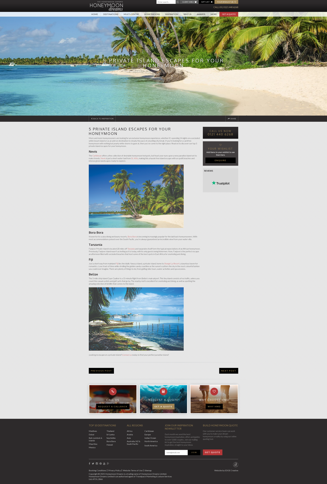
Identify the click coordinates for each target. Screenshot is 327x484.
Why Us (187, 14)
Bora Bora (132, 236)
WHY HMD (214, 406)
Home (94, 14)
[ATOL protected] (235, 465)
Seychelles (111, 438)
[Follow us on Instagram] (97, 463)
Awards (201, 14)
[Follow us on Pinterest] (101, 463)
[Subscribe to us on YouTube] (104, 463)
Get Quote (212, 452)
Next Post (228, 370)
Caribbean (97, 155)
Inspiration (171, 14)
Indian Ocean (150, 438)
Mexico (92, 447)
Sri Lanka (110, 434)
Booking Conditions (97, 470)
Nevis (103, 158)
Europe (147, 434)
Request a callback (112, 406)
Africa (129, 431)
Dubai (91, 434)
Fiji (117, 263)
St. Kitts (134, 158)
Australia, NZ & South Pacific (133, 442)
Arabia (130, 434)
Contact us (127, 355)
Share (233, 119)
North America (151, 441)
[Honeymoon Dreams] (106, 6)
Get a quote (163, 406)
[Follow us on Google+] (108, 463)
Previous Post (101, 370)
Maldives (93, 431)
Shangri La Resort (171, 263)
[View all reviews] (220, 182)
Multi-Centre (131, 14)
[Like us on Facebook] (89, 463)
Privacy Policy (114, 470)
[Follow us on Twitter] (93, 463)
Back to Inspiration (103, 119)
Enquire (220, 160)
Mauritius (93, 444)
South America (150, 445)
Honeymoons (152, 14)
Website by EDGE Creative (226, 470)
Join (194, 452)
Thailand (110, 431)
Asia (129, 438)
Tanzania (131, 248)
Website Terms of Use (132, 470)
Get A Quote (229, 14)
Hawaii (110, 444)
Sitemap (148, 470)
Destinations (110, 14)
